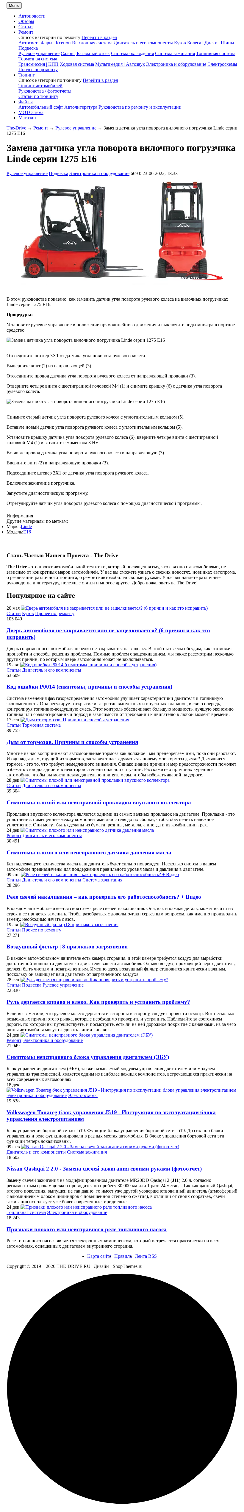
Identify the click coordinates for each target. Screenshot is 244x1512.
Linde (26, 526)
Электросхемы (222, 64)
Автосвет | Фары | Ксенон (44, 42)
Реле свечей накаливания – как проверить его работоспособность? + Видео (104, 897)
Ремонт (40, 127)
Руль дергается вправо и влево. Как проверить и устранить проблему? (98, 1002)
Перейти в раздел (99, 37)
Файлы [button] (25, 101)
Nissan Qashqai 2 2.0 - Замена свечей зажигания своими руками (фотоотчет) (104, 1168)
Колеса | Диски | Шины (210, 42)
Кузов (180, 42)
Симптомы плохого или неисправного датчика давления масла (89, 852)
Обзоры (26, 21)
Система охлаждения (132, 53)
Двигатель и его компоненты (143, 42)
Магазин (27, 117)
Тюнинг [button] (26, 74)
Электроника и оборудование (176, 64)
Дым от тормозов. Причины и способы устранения (72, 742)
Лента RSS (146, 1256)
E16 (27, 531)
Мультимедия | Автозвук (120, 64)
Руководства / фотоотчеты (44, 90)
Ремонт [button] (25, 32)
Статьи (25, 26)
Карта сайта (99, 1256)
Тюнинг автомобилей (40, 85)
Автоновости (32, 15)
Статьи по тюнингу (38, 96)
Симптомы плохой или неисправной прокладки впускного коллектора (99, 802)
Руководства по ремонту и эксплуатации (140, 107)
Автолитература (80, 107)
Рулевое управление (39, 53)
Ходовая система (77, 64)
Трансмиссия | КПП (38, 64)
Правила (123, 1256)
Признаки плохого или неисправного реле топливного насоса (87, 1229)
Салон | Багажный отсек (85, 53)
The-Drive (16, 127)
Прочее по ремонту (38, 69)
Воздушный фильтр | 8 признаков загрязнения (67, 946)
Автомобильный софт (40, 107)
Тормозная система (37, 58)
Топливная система (215, 53)
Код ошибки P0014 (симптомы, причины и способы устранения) (89, 687)
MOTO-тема (30, 112)
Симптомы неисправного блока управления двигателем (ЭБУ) (88, 1057)
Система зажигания (175, 53)
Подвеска (28, 48)
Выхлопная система (92, 42)
